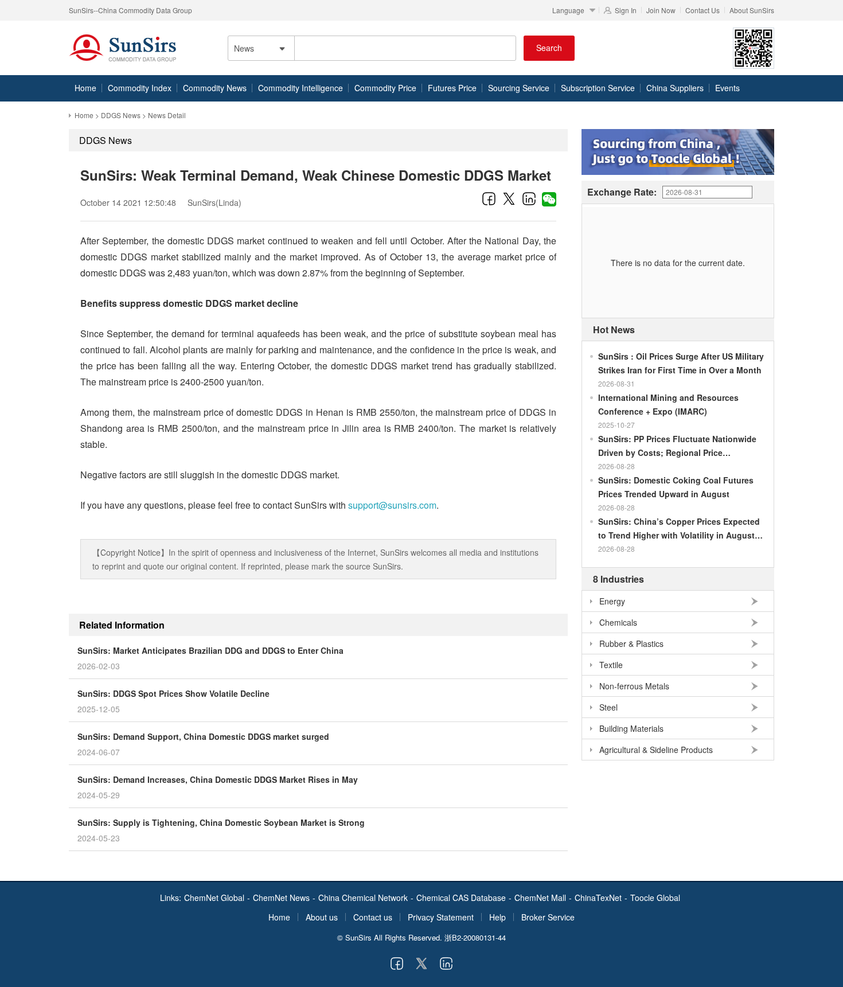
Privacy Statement (441, 917)
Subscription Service (598, 87)
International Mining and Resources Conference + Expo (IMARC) (668, 404)
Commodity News (215, 87)
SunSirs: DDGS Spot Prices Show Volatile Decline (173, 693)
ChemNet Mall (540, 898)
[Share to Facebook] (489, 198)
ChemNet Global (214, 898)
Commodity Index (139, 87)
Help (497, 917)
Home (85, 87)
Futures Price (452, 87)
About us (322, 917)
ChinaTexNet (598, 898)
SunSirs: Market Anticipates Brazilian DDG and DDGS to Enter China (210, 650)
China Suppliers (675, 87)
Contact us (372, 917)
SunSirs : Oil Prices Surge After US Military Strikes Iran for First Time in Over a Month (681, 363)
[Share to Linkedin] (529, 198)
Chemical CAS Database (461, 898)
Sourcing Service (518, 87)
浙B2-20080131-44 (475, 937)
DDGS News (120, 115)
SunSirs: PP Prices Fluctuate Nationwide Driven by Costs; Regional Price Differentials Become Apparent (677, 446)
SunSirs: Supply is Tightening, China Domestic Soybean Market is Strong (221, 822)
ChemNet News (281, 898)
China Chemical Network (363, 898)
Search (549, 47)
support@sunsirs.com (392, 505)
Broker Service (548, 917)
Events (727, 87)
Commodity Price (385, 87)
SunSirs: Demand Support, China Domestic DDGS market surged (203, 736)
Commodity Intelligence (300, 87)
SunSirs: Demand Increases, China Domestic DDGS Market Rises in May (217, 779)
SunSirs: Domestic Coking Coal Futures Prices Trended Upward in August (676, 487)
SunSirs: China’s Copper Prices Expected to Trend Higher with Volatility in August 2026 (679, 529)
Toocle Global (655, 898)
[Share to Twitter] (509, 198)
